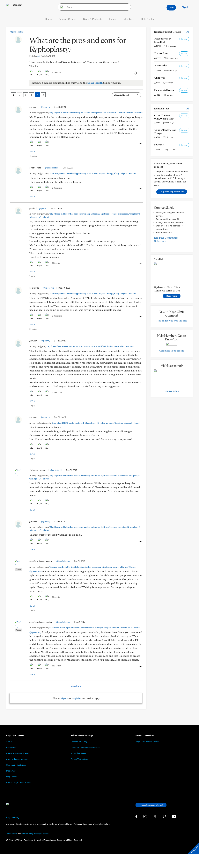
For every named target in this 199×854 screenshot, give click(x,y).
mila (41, 56)
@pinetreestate (52, 168)
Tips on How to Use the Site (171, 320)
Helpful (39, 75)
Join (171, 7)
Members (129, 18)
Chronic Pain (161, 53)
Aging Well (159, 77)
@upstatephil (56, 470)
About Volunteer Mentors (17, 759)
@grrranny (45, 107)
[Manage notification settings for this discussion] (135, 73)
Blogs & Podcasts (92, 18)
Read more (171, 295)
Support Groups (67, 18)
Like (31, 75)
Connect (17, 4)
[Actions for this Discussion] (140, 73)
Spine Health (16, 32)
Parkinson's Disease (164, 89)
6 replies (33, 156)
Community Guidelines (16, 765)
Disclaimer (10, 771)
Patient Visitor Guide (79, 759)
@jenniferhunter (63, 561)
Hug (47, 75)
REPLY (32, 151)
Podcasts (159, 144)
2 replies (33, 329)
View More (76, 686)
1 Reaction (56, 72)
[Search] (61, 6)
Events (113, 18)
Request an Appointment (151, 804)
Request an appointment (172, 191)
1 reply (32, 276)
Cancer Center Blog (79, 741)
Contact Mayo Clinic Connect (18, 782)
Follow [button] (184, 39)
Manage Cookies (41, 833)
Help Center (147, 18)
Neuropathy (160, 65)
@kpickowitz (48, 288)
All (187, 31)
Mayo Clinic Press (78, 753)
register (77, 698)
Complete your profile (171, 350)
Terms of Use (11, 833)
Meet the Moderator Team (17, 753)
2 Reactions (57, 188)
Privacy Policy (27, 833)
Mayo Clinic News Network (147, 741)
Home (48, 18)
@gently (42, 208)
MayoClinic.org (12, 817)
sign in (65, 698)
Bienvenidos (172, 390)
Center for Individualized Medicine (85, 747)
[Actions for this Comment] (140, 144)
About (9, 741)
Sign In (185, 7)
